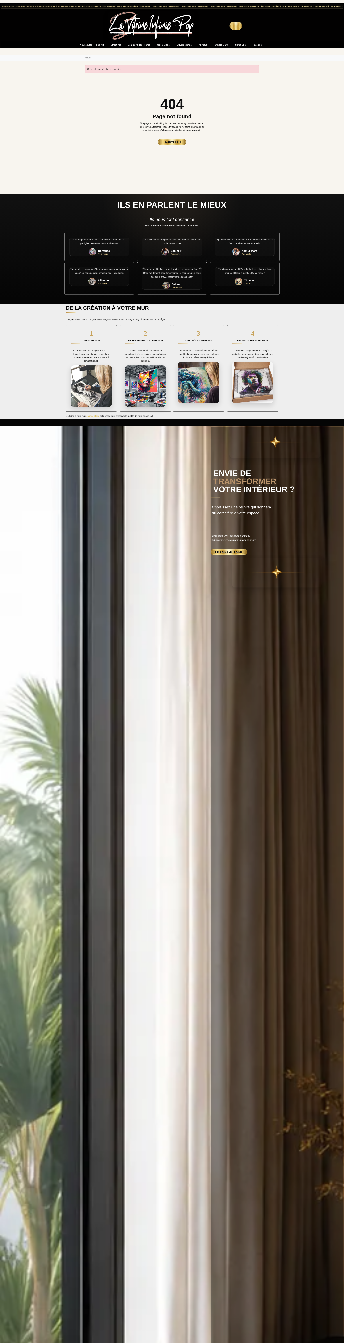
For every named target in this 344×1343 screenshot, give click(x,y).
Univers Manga (184, 44)
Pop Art (100, 44)
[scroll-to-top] (339, 1338)
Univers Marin (221, 44)
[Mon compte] (228, 26)
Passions (257, 44)
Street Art (116, 44)
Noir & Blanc (163, 44)
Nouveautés (86, 44)
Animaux (203, 44)
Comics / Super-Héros (139, 44)
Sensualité (240, 44)
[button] (223, 25)
